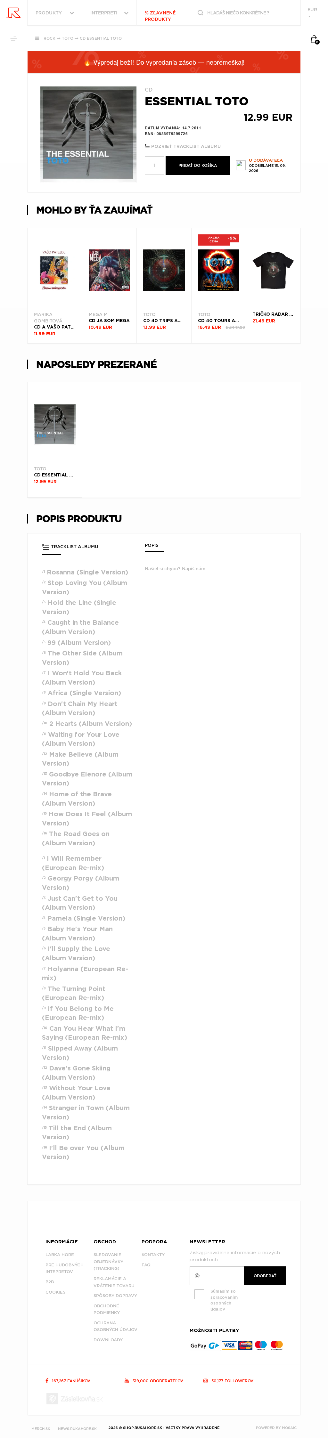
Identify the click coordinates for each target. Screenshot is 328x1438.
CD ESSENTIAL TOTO (101, 38)
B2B (49, 1282)
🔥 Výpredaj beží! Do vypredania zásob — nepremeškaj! (164, 62)
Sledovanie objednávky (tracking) (108, 1261)
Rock (49, 38)
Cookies (55, 1292)
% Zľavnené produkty (160, 16)
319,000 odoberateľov (157, 1380)
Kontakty (153, 1254)
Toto (67, 38)
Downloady (108, 1339)
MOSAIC (289, 1428)
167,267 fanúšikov (70, 1380)
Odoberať (265, 1275)
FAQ (146, 1265)
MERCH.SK (40, 1428)
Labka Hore (59, 1254)
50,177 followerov (231, 1380)
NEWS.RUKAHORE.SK (77, 1428)
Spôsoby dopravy (115, 1295)
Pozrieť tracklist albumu (185, 146)
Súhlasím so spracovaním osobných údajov (224, 1300)
